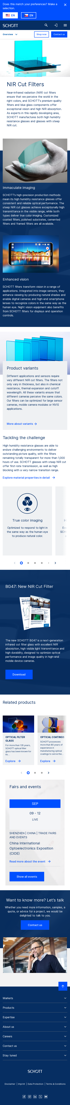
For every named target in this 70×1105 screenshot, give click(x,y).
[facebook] (24, 1096)
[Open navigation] (65, 25)
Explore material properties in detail (26, 477)
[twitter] (40, 1096)
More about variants (20, 423)
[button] (35, 998)
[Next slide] (55, 563)
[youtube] (45, 1096)
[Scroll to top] (62, 986)
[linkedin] (35, 1096)
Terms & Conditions (56, 1084)
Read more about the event (28, 861)
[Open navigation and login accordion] (56, 25)
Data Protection (35, 1084)
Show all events (27, 876)
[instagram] (29, 1096)
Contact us (59, 34)
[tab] (21, 563)
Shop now (42, 34)
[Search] (46, 25)
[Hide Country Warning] (65, 5)
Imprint (21, 1084)
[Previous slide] (15, 563)
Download (19, 674)
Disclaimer (10, 1084)
